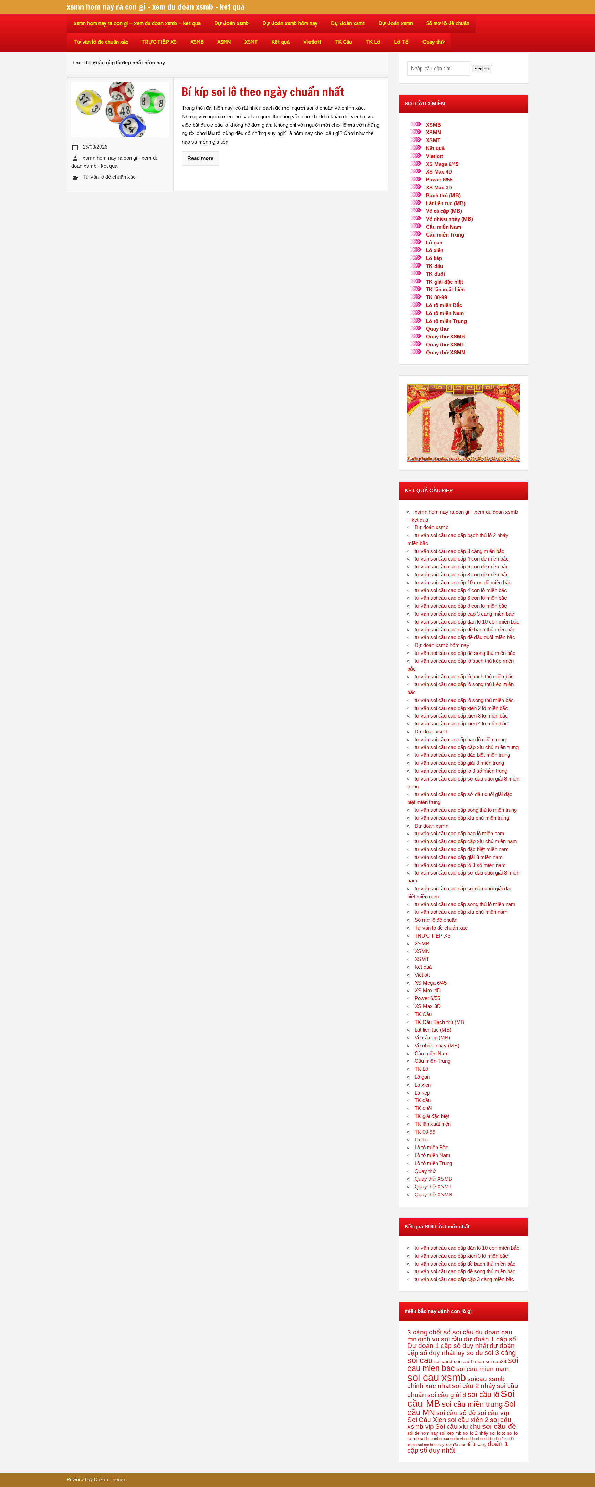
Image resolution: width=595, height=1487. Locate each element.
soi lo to (497, 1433)
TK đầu (434, 266)
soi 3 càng (500, 1353)
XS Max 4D (439, 172)
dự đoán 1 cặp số (490, 1339)
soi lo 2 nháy (475, 1433)
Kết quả (280, 42)
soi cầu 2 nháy (473, 1386)
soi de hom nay (422, 1433)
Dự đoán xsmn (395, 23)
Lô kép (434, 258)
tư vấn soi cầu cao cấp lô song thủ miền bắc (464, 700)
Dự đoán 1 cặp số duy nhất (447, 1345)
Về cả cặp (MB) (444, 211)
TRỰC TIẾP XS (159, 42)
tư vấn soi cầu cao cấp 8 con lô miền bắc (461, 606)
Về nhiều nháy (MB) (449, 219)
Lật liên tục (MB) (446, 203)
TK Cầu (343, 42)
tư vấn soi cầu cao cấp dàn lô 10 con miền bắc (467, 622)
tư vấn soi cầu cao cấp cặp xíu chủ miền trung (467, 747)
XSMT (251, 42)
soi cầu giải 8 (446, 1395)
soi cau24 (496, 1361)
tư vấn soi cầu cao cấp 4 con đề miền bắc (462, 559)
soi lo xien (474, 1439)
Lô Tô (401, 42)
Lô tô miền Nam (445, 313)
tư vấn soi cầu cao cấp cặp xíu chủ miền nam (466, 841)
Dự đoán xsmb (231, 23)
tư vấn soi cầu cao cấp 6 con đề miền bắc (462, 566)
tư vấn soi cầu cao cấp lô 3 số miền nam (460, 865)
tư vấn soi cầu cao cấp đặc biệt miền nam (462, 849)
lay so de (469, 1353)
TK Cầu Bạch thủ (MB (439, 1022)
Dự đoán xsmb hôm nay (289, 23)
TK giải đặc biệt (444, 282)
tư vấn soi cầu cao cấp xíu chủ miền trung (462, 818)
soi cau (420, 1360)
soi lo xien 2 (494, 1439)
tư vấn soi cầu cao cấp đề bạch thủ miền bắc (465, 629)
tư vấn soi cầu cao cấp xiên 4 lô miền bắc (461, 723)
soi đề (452, 1444)
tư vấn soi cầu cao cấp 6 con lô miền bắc (461, 598)
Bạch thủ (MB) (443, 195)
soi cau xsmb (436, 1377)
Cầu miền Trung (445, 235)
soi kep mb (450, 1433)
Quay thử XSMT (445, 344)
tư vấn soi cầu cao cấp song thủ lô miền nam (465, 904)
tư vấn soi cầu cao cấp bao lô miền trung (460, 739)
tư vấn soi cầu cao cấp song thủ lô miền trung (466, 810)
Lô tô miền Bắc (444, 305)
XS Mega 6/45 (442, 164)
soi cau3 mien (469, 1361)
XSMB (197, 42)
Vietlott (312, 42)
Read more (200, 158)
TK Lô (373, 42)
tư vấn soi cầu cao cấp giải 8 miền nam (459, 857)
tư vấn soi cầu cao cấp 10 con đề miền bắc (463, 582)
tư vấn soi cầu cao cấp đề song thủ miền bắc (465, 653)
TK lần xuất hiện (445, 289)
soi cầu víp (493, 1412)
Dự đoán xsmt (348, 23)
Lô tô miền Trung (446, 321)
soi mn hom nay (431, 1445)
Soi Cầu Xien (426, 1419)
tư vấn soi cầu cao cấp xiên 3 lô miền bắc (461, 716)
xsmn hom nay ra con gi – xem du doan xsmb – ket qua (137, 23)
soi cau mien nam (482, 1368)
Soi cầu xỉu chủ (458, 1426)
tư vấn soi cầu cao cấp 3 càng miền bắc (459, 551)
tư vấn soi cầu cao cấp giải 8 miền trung (459, 763)
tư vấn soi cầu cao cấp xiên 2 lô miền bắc (461, 708)
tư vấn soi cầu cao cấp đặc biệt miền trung (462, 755)
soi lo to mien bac (434, 1439)
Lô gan (434, 242)
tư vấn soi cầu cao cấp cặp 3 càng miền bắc (464, 614)
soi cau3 (443, 1361)
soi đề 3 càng (472, 1444)
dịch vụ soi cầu (440, 1339)
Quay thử (433, 42)
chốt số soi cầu (451, 1332)
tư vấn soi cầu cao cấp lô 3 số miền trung (461, 771)
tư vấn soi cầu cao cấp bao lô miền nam (459, 833)
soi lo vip (457, 1439)
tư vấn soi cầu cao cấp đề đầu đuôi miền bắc (465, 637)
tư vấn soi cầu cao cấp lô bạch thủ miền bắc (464, 676)
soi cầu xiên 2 (468, 1419)
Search (481, 68)
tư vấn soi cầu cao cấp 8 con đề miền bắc (462, 574)
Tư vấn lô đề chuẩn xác (101, 42)
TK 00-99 (436, 297)
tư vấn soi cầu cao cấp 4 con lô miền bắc (461, 590)
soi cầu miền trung (472, 1404)
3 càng (417, 1332)
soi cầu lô (483, 1394)
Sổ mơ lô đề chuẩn (447, 23)
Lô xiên (434, 250)
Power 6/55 (439, 179)
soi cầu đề (499, 1426)
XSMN (224, 42)
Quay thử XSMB (445, 336)
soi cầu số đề (456, 1412)
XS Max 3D (439, 187)
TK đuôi (435, 274)
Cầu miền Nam (443, 227)
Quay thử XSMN (445, 352)
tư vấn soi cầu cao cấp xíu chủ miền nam (461, 912)
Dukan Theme (109, 1479)
